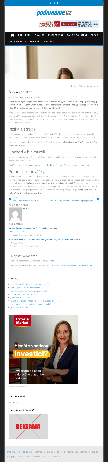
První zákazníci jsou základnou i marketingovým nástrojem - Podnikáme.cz (41, 239)
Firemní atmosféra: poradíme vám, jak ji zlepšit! (30, 284)
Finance (39, 35)
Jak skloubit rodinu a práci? (21, 297)
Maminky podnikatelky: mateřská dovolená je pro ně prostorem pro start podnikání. (57, 165)
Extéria (24, 97)
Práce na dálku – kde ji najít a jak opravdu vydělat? (31, 304)
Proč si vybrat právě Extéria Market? (25, 287)
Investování (55, 35)
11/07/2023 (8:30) (16, 243)
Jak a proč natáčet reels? (21, 307)
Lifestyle (48, 41)
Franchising (16, 41)
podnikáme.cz (53, 456)
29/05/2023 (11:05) (16, 231)
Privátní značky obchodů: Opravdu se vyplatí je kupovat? (72, 199)
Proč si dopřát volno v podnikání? (26, 199)
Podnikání (24, 35)
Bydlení (34, 41)
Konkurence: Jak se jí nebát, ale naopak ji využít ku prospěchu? (36, 301)
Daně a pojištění (77, 35)
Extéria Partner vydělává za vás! (23, 294)
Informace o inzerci (17, 452)
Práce (94, 35)
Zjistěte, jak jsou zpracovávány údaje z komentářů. (72, 265)
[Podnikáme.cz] (12, 35)
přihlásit (50, 260)
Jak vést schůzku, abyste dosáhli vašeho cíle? (29, 291)
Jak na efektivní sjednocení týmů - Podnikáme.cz (30, 228)
